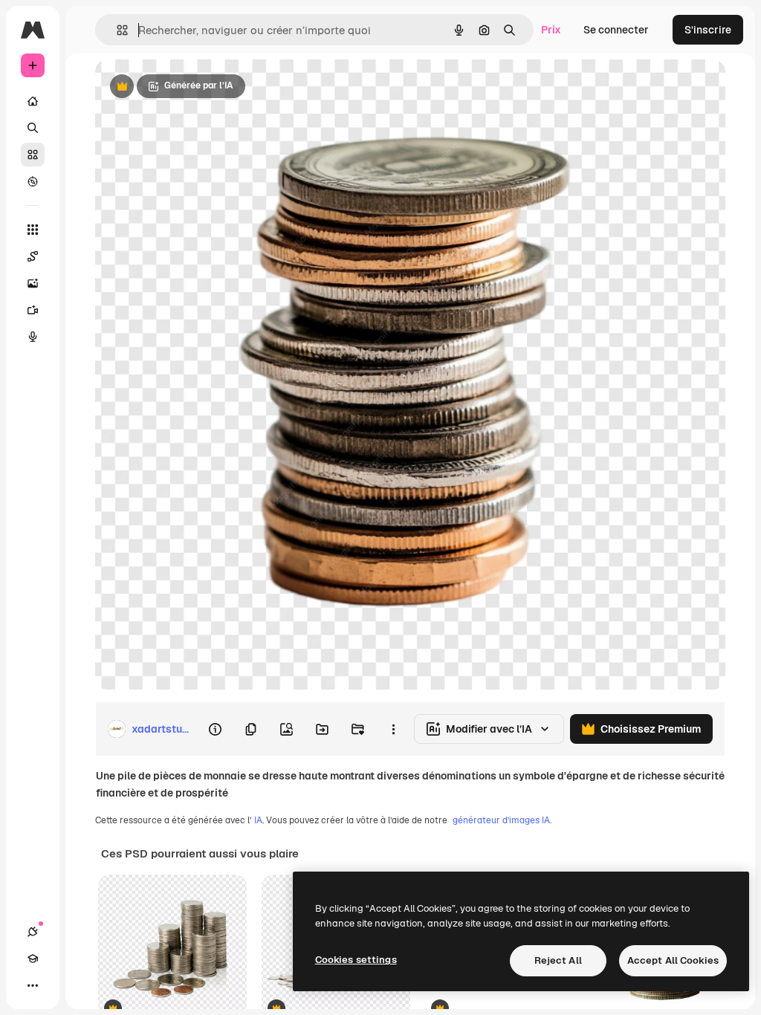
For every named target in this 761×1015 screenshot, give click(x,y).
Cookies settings (356, 959)
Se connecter (616, 29)
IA (258, 820)
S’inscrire (707, 29)
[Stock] (33, 154)
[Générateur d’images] (33, 283)
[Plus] (33, 985)
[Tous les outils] (33, 229)
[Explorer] (33, 181)
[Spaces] (33, 256)
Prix (551, 29)
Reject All (558, 960)
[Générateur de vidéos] (33, 310)
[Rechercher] (33, 128)
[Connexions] (33, 932)
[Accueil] (33, 101)
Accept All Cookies (673, 960)
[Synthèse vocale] (33, 336)
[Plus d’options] (393, 729)
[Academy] (33, 958)
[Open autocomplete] (116, 30)
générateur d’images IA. (502, 820)
